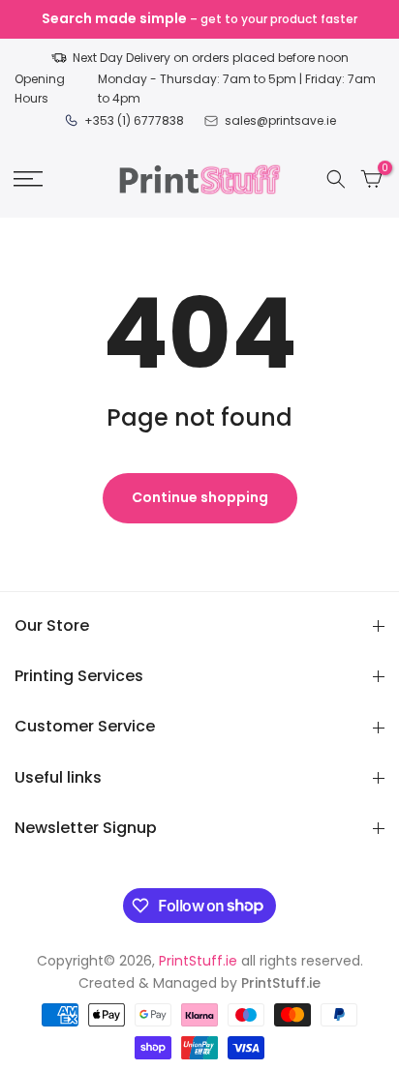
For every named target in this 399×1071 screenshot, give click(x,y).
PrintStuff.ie (198, 960)
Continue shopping (200, 497)
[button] (28, 179)
